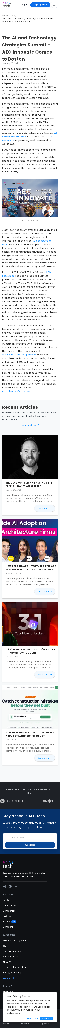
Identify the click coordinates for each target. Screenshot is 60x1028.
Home (5, 15)
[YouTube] (10, 886)
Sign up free (40, 4)
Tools (6, 900)
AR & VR (7, 962)
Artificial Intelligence (14, 940)
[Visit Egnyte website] (39, 801)
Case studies (10, 905)
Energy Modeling (12, 972)
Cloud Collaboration (14, 967)
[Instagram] (16, 886)
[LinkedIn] (4, 886)
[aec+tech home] (7, 4)
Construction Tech (13, 951)
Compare (8, 926)
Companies (9, 911)
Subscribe (30, 844)
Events (9, 921)
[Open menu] (54, 5)
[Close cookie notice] (53, 996)
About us (8, 991)
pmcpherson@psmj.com (16, 391)
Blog (14, 15)
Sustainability (10, 956)
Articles (7, 916)
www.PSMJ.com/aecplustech (19, 354)
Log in (24, 4)
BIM (5, 946)
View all (7, 978)
